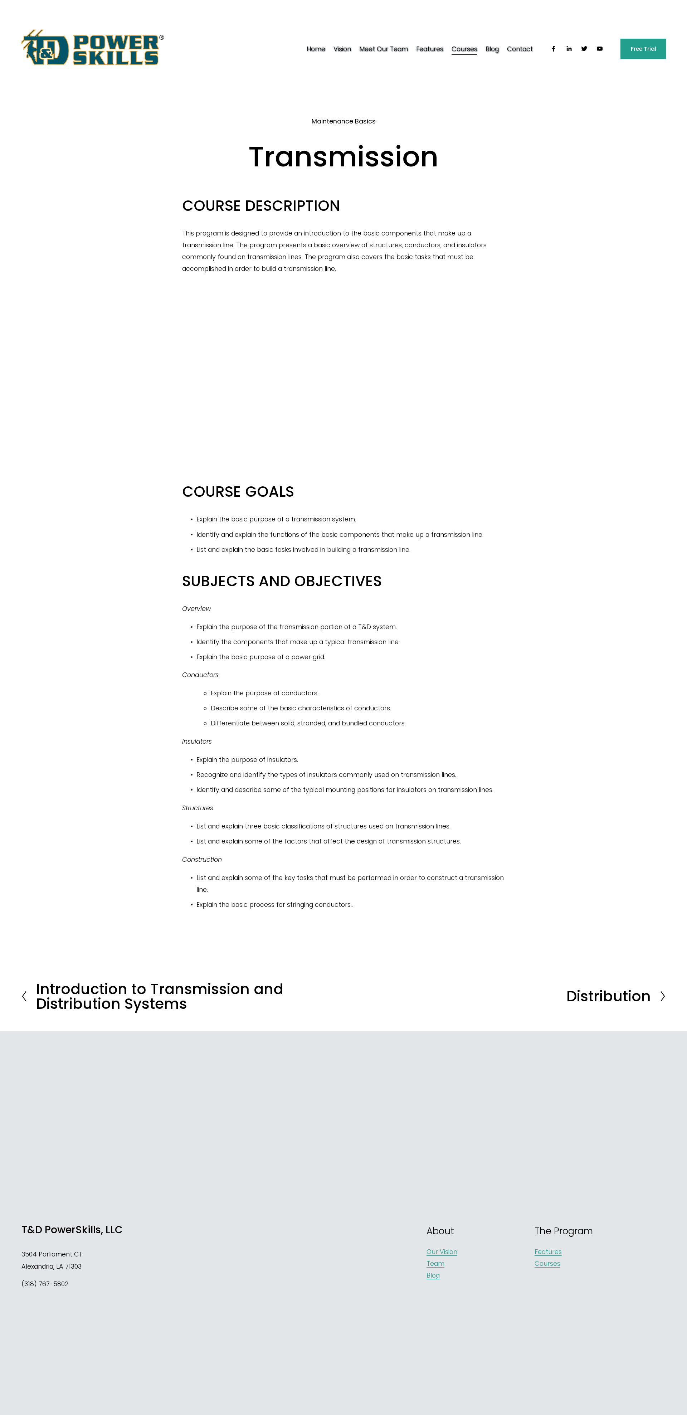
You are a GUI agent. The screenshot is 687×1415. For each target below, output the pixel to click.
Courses (464, 48)
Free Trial (643, 49)
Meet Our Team (383, 48)
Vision (342, 48)
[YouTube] (599, 48)
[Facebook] (553, 48)
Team (435, 1263)
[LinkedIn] (568, 48)
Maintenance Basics (344, 121)
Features (429, 48)
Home (316, 48)
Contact (520, 48)
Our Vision (442, 1251)
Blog (492, 48)
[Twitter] (584, 48)
